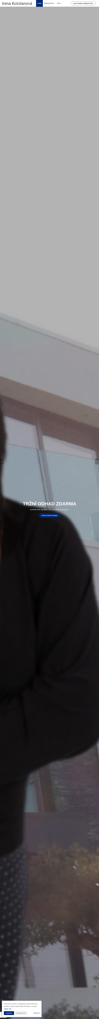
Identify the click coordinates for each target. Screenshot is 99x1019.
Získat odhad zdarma (50, 515)
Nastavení (37, 1013)
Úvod (39, 3)
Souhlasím (9, 1013)
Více (59, 3)
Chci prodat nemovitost (83, 3)
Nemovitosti (49, 3)
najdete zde (7, 1009)
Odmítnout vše (20, 1013)
